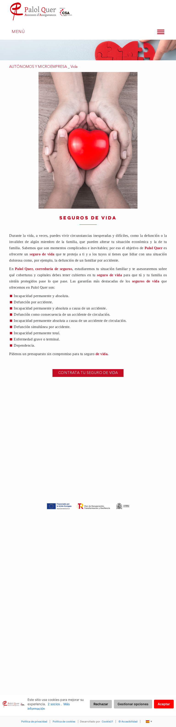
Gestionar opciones (133, 704)
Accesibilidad (129, 721)
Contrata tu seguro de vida (88, 373)
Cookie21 (107, 721)
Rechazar (101, 704)
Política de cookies (64, 721)
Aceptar (164, 704)
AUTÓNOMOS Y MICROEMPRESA (38, 67)
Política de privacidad (34, 721)
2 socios (54, 704)
